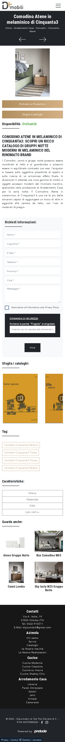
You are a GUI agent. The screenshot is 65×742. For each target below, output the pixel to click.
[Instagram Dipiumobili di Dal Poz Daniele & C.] (46, 722)
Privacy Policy (52, 307)
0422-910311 (35, 624)
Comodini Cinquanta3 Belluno (21, 445)
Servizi (33, 641)
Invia (32, 347)
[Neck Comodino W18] (22, 39)
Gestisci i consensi (32, 739)
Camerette (32, 702)
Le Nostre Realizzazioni (32, 652)
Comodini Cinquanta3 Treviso (20, 460)
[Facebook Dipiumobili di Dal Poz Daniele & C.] (42, 722)
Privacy (4, 739)
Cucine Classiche (32, 666)
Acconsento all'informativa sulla (35, 307)
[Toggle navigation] (58, 5)
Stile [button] (32, 506)
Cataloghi (32, 645)
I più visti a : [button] (32, 512)
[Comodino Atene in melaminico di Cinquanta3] (32, 72)
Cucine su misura (32, 670)
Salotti (32, 691)
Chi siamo (32, 638)
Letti (32, 695)
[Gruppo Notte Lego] (43, 39)
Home (9, 28)
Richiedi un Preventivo (32, 104)
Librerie (32, 684)
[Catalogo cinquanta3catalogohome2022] (20, 398)
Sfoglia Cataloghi (32, 114)
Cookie (14, 739)
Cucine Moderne (32, 663)
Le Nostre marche (33, 648)
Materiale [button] (32, 499)
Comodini (41, 28)
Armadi (32, 698)
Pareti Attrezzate (32, 688)
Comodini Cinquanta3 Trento (20, 452)
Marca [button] (32, 493)
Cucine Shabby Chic (32, 673)
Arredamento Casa (24, 28)
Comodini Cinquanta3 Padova (21, 468)
